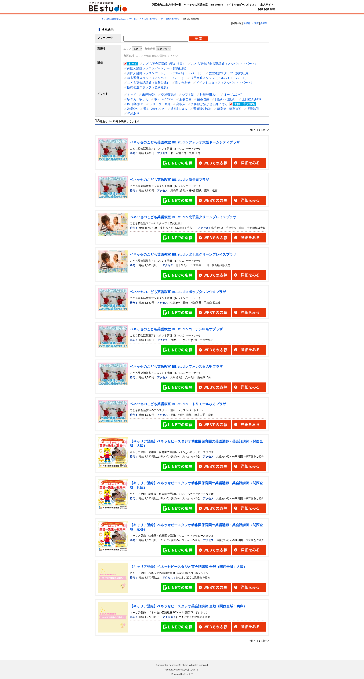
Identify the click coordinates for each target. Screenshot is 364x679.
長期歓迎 (253, 108)
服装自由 (185, 99)
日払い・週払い (225, 99)
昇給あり (133, 113)
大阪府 (255, 23)
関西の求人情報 (173, 19)
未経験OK (148, 94)
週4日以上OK (202, 108)
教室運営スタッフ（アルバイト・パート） (156, 77)
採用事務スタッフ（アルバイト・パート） (219, 77)
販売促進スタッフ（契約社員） (148, 87)
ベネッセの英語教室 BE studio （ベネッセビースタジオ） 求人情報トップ (131, 19)
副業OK (132, 108)
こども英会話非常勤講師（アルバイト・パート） (224, 63)
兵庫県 (263, 23)
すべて (132, 63)
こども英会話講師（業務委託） (148, 82)
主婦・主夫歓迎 (244, 104)
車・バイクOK (164, 99)
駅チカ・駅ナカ (137, 99)
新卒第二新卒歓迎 (229, 108)
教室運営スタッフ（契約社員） (230, 73)
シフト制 (188, 94)
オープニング (233, 94)
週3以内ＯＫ (179, 108)
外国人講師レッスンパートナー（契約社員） (157, 68)
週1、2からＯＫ (154, 108)
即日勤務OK (135, 104)
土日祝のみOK (251, 99)
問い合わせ (183, 82)
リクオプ (188, 674)
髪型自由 (203, 99)
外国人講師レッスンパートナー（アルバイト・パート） (165, 73)
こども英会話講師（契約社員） (164, 63)
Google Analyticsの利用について (182, 669)
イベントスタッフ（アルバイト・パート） (225, 82)
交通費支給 (168, 94)
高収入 (180, 104)
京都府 (246, 23)
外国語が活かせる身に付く (209, 104)
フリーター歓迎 (160, 104)
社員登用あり (209, 94)
